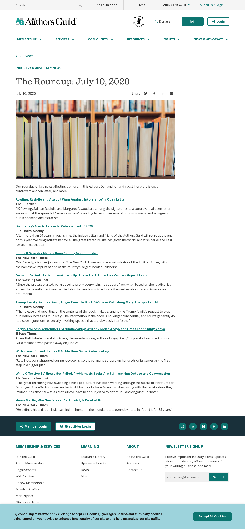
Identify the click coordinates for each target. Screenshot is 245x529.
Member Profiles (28, 489)
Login (220, 21)
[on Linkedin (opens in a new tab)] (163, 93)
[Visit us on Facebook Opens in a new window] (214, 426)
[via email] (172, 93)
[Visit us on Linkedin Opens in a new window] (225, 426)
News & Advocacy (208, 39)
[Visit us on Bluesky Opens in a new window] (204, 426)
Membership (27, 39)
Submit (218, 477)
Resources (136, 39)
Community (98, 39)
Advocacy (133, 463)
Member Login (36, 426)
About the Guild (138, 457)
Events (169, 39)
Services (62, 39)
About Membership (30, 463)
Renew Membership (30, 483)
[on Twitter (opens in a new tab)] (146, 93)
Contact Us (134, 470)
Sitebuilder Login (212, 5)
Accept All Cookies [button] (212, 516)
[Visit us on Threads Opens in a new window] (193, 426)
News (85, 470)
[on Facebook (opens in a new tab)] (155, 93)
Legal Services (26, 470)
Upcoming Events (93, 463)
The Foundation (106, 5)
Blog (84, 476)
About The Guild (174, 5)
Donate (164, 21)
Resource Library (93, 457)
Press (141, 5)
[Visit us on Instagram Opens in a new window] (183, 426)
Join (193, 21)
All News (26, 56)
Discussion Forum (28, 502)
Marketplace (25, 496)
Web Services (25, 476)
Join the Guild (25, 457)
